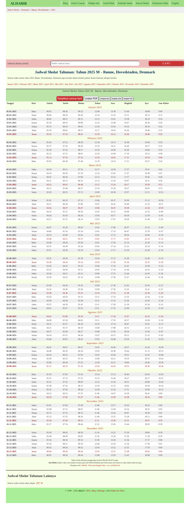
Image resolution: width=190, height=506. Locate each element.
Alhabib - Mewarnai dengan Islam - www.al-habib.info (100, 465)
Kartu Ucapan (78, 3)
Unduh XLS (105, 99)
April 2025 (49, 84)
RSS (88, 490)
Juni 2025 (69, 84)
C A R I (166, 63)
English (175, 3)
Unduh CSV (116, 99)
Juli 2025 (78, 84)
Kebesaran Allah (160, 3)
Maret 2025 (38, 84)
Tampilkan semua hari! (69, 98)
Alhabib (18, 3)
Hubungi (101, 490)
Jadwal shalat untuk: (18, 63)
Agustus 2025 (89, 84)
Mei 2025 (59, 84)
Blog (65, 3)
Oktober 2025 (118, 84)
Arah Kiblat (108, 3)
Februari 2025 (26, 84)
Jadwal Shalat (142, 3)
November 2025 (132, 84)
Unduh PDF (91, 98)
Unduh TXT (128, 99)
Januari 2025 (12, 84)
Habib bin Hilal (117, 490)
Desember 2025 (147, 84)
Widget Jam (93, 3)
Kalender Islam (125, 3)
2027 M (39, 483)
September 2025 (104, 84)
